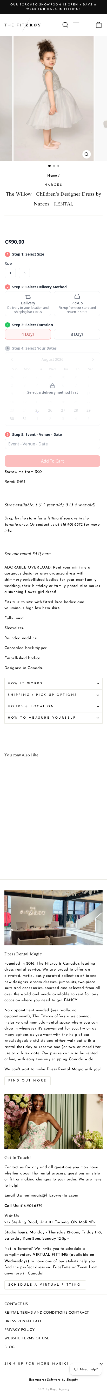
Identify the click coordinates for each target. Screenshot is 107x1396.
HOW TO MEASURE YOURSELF (42, 717)
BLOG (9, 1347)
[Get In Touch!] (53, 1121)
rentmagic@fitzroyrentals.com (50, 1196)
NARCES (53, 184)
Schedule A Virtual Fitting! (45, 1284)
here (46, 553)
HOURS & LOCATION (31, 706)
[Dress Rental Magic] (53, 917)
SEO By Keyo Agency (54, 1389)
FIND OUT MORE (27, 1080)
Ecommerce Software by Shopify (53, 1379)
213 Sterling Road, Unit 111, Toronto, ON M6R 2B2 (50, 1222)
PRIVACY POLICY (19, 1330)
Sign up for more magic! (36, 1363)
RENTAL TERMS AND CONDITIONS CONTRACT (46, 1312)
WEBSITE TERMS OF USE (26, 1338)
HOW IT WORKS (25, 683)
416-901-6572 (31, 1206)
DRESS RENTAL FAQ (22, 1321)
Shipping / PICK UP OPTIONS (42, 695)
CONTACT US (16, 1304)
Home (52, 175)
